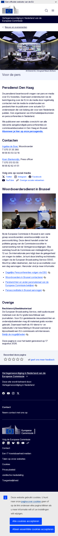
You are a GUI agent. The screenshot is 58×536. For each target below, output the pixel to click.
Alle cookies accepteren (25, 521)
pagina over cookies (31, 501)
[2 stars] (8, 359)
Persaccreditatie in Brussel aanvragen (23, 290)
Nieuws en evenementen (16, 27)
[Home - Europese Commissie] (10, 9)
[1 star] (6, 359)
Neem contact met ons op (15, 412)
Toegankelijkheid (10, 480)
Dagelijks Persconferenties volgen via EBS (26, 272)
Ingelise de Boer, (10, 146)
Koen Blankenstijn (10, 159)
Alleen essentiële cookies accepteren (33, 529)
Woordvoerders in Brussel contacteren (24, 277)
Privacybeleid (8, 469)
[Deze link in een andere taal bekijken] (49, 272)
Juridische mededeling (12, 475)
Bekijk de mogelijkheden (13, 334)
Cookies (6, 464)
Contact (6, 448)
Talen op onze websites (13, 459)
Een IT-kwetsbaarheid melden (16, 453)
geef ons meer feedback (42, 359)
